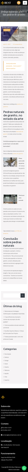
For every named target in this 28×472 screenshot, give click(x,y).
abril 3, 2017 (7, 44)
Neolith (6, 373)
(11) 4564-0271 (6, 430)
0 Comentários (17, 44)
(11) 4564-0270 (6, 427)
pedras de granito (18, 153)
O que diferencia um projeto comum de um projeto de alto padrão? (12, 319)
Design (6, 360)
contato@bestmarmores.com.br (11, 435)
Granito (6, 367)
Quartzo (6, 380)
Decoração (7, 354)
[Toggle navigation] (25, 3)
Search (23, 295)
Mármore (6, 370)
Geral (6, 364)
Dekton (6, 357)
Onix (5, 377)
